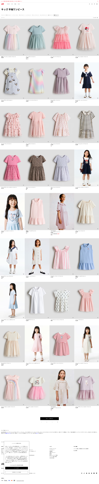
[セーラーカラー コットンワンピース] (86, 80)
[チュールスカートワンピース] (37, 37)
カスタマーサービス (53, 448)
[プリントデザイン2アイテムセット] (12, 80)
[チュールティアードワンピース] (62, 37)
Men (12, 3)
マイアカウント (52, 449)
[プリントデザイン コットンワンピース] (62, 343)
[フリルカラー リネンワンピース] (62, 387)
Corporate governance (29, 455)
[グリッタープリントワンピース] (12, 124)
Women (8, 3)
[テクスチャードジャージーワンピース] (62, 256)
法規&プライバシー (53, 452)
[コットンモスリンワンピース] (62, 211)
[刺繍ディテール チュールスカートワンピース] (12, 37)
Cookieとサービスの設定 (16, 472)
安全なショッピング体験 (53, 455)
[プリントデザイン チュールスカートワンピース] (12, 168)
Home (19, 3)
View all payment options (20, 480)
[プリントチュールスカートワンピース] (86, 37)
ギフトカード (3, 453)
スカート (37, 433)
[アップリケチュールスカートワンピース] (86, 168)
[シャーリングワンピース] (86, 300)
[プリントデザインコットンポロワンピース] (12, 300)
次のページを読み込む (49, 418)
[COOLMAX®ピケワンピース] (37, 300)
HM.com (2, 441)
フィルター (95, 17)
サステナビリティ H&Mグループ (30, 451)
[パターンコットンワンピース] (62, 124)
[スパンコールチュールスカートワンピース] (12, 387)
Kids (15, 3)
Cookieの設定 (52, 457)
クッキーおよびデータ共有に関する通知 (16, 465)
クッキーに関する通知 (53, 456)
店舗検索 (51, 451)
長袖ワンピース (8, 433)
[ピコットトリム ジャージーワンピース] (86, 124)
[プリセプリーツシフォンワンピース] (37, 80)
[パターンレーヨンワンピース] (37, 256)
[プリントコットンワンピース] (37, 168)
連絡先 (51, 453)
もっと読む (75, 450)
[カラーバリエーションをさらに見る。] (76, 102)
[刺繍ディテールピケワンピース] (37, 211)
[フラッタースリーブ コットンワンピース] (62, 300)
